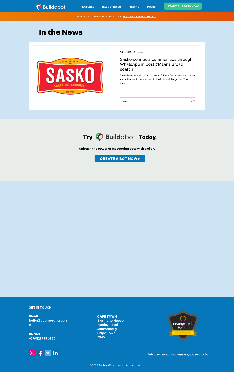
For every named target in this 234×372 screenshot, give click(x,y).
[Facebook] (40, 353)
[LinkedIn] (55, 353)
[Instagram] (32, 353)
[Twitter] (48, 353)
